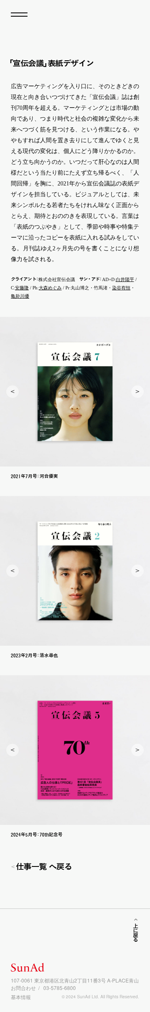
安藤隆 (22, 287)
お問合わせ (23, 987)
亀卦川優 (20, 296)
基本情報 (21, 996)
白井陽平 (125, 279)
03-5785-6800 (59, 987)
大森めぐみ (50, 287)
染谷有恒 (121, 287)
